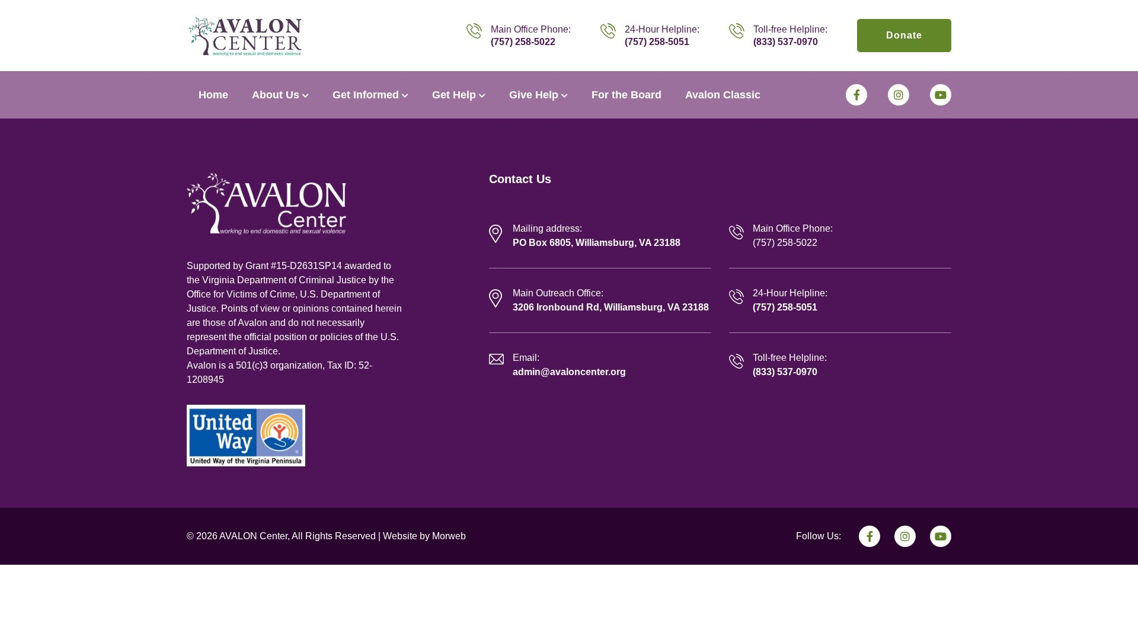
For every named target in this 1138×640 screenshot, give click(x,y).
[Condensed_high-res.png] (245, 35)
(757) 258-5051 (657, 42)
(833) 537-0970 (785, 42)
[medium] (856, 94)
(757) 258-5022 (523, 42)
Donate (904, 35)
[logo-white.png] (267, 203)
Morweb (449, 536)
